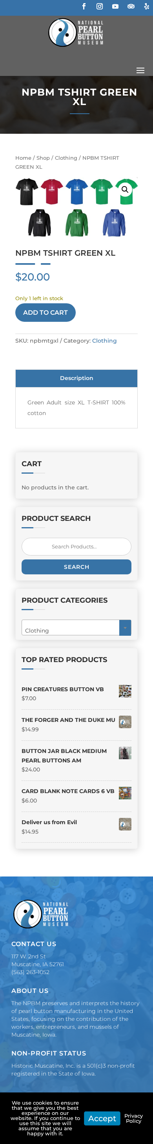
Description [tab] (76, 378)
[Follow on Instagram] (99, 6)
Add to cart (45, 312)
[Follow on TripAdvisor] (131, 6)
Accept (102, 1118)
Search (76, 566)
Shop (43, 158)
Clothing (66, 158)
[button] (125, 190)
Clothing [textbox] (74, 630)
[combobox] (76, 627)
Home (23, 158)
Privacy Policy (133, 1118)
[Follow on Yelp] (146, 6)
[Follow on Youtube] (115, 6)
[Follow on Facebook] (84, 6)
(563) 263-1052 (30, 972)
